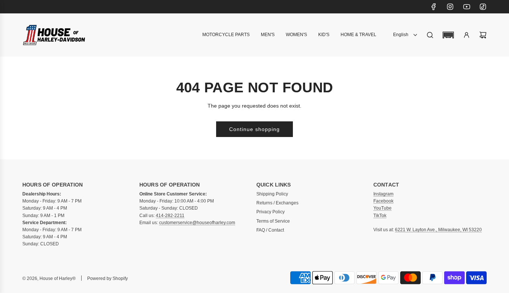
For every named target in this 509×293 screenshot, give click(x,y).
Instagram (383, 194)
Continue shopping (254, 129)
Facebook (383, 201)
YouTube (382, 208)
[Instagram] (450, 6)
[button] (448, 35)
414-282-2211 (170, 215)
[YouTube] (466, 6)
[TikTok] (483, 6)
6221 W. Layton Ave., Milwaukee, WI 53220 (438, 229)
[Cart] (483, 35)
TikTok (379, 215)
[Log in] (466, 35)
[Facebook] (434, 6)
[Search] (430, 35)
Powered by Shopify (107, 278)
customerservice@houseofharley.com (197, 222)
